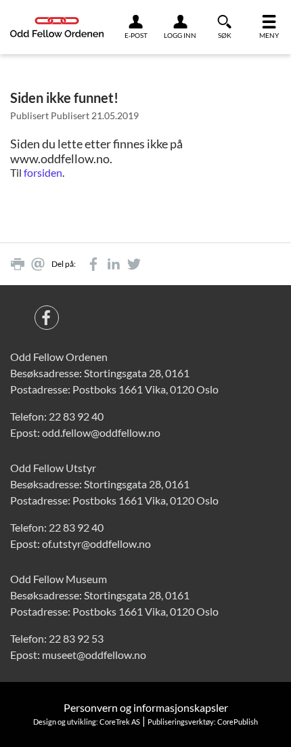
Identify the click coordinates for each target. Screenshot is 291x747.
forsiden (43, 172)
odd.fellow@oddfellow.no (101, 432)
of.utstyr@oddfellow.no (96, 543)
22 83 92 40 (76, 416)
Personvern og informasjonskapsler (146, 707)
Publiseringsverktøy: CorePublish (203, 721)
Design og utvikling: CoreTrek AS (86, 721)
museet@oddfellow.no (94, 654)
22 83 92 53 (76, 638)
